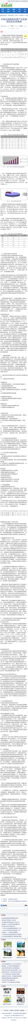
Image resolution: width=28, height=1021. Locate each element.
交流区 (9, 1)
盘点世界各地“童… (20, 949)
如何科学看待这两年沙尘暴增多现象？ (11, 968)
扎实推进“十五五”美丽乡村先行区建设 (11, 982)
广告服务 (11, 1010)
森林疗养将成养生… (8, 949)
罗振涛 (12, 26)
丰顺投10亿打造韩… (8, 957)
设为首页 (17, 1)
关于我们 (6, 1010)
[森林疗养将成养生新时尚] (8, 947)
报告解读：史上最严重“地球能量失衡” (11, 924)
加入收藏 (22, 1)
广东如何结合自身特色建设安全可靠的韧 (11, 934)
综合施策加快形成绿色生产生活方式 (10, 922)
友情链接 (22, 1010)
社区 (25, 11)
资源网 (21, 26)
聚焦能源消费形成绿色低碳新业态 (10, 978)
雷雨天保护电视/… (7, 1004)
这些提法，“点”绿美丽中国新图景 (10, 932)
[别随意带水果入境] (21, 955)
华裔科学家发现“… (20, 995)
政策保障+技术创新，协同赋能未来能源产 (12, 976)
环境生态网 (10, 15)
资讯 (16, 15)
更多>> (25, 915)
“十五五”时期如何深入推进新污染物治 (11, 974)
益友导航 (17, 1010)
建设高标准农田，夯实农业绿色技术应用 (11, 972)
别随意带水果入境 (21, 957)
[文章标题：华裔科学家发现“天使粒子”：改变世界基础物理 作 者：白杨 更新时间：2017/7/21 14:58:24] (20, 993)
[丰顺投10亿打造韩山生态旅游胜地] (8, 955)
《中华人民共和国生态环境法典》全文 (11, 930)
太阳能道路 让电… (7, 995)
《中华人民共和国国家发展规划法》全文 (11, 928)
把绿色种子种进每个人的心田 (9, 920)
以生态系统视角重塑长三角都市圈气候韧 (11, 936)
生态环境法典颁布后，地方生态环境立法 (11, 964)
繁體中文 (26, 1)
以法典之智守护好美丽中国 (8, 926)
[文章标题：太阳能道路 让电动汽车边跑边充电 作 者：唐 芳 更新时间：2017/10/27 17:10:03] (7, 993)
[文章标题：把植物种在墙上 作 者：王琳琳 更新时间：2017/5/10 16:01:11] (20, 1002)
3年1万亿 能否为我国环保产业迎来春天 (17, 901)
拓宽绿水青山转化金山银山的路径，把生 (11, 970)
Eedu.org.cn (4, 26)
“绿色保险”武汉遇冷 (13, 899)
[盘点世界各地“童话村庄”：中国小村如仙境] (21, 947)
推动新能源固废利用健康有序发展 (10, 918)
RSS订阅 (13, 1)
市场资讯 (21, 15)
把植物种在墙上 (20, 1004)
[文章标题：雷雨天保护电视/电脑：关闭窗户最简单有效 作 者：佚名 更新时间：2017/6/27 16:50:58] (7, 1002)
